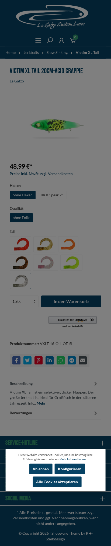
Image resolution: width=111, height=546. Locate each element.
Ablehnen (41, 469)
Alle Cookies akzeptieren (57, 482)
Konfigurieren (69, 469)
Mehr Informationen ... (74, 459)
